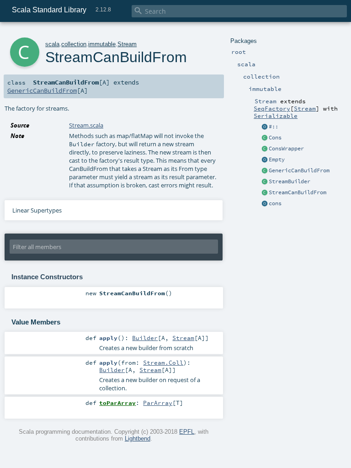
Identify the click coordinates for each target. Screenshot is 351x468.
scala (52, 44)
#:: (273, 126)
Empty (277, 159)
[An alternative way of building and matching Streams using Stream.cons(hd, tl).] (264, 203)
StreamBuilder (289, 181)
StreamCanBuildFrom (297, 192)
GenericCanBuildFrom (299, 170)
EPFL (186, 431)
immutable (102, 44)
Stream (305, 108)
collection (73, 44)
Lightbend (137, 438)
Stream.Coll (163, 362)
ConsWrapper (286, 148)
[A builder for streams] (264, 182)
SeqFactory (272, 108)
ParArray (157, 402)
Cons (275, 137)
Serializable (276, 115)
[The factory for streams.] (264, 193)
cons (275, 203)
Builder (145, 337)
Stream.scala (86, 125)
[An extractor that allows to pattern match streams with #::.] (264, 127)
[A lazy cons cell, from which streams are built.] (264, 138)
